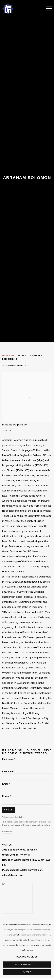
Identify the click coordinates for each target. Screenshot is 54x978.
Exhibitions (9, 359)
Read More (7, 831)
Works (22, 355)
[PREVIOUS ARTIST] (3, 365)
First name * (8, 759)
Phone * (6, 796)
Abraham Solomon (27, 177)
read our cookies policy (18, 940)
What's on (36, 870)
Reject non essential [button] (27, 964)
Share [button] (8, 431)
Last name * (8, 771)
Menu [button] (47, 9)
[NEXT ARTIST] (28, 365)
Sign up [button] (8, 810)
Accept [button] (27, 972)
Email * (6, 783)
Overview (8, 355)
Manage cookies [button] (27, 957)
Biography (37, 355)
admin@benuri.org (12, 875)
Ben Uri (12, 9)
